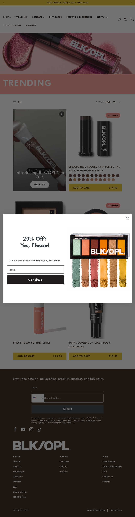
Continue (35, 280)
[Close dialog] (127, 218)
